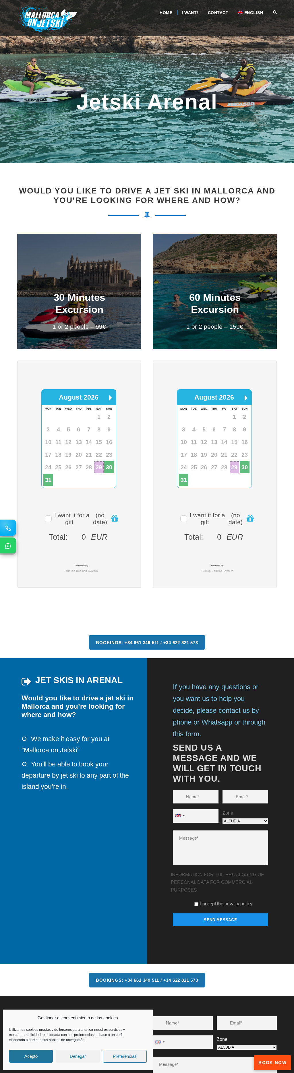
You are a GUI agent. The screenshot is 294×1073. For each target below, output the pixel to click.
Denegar (78, 1056)
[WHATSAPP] (8, 545)
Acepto (31, 1056)
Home (166, 12)
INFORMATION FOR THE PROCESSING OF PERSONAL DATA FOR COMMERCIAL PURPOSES (217, 873)
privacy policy (238, 894)
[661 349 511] (8, 528)
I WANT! (190, 12)
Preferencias (125, 1056)
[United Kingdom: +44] (179, 807)
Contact (218, 12)
